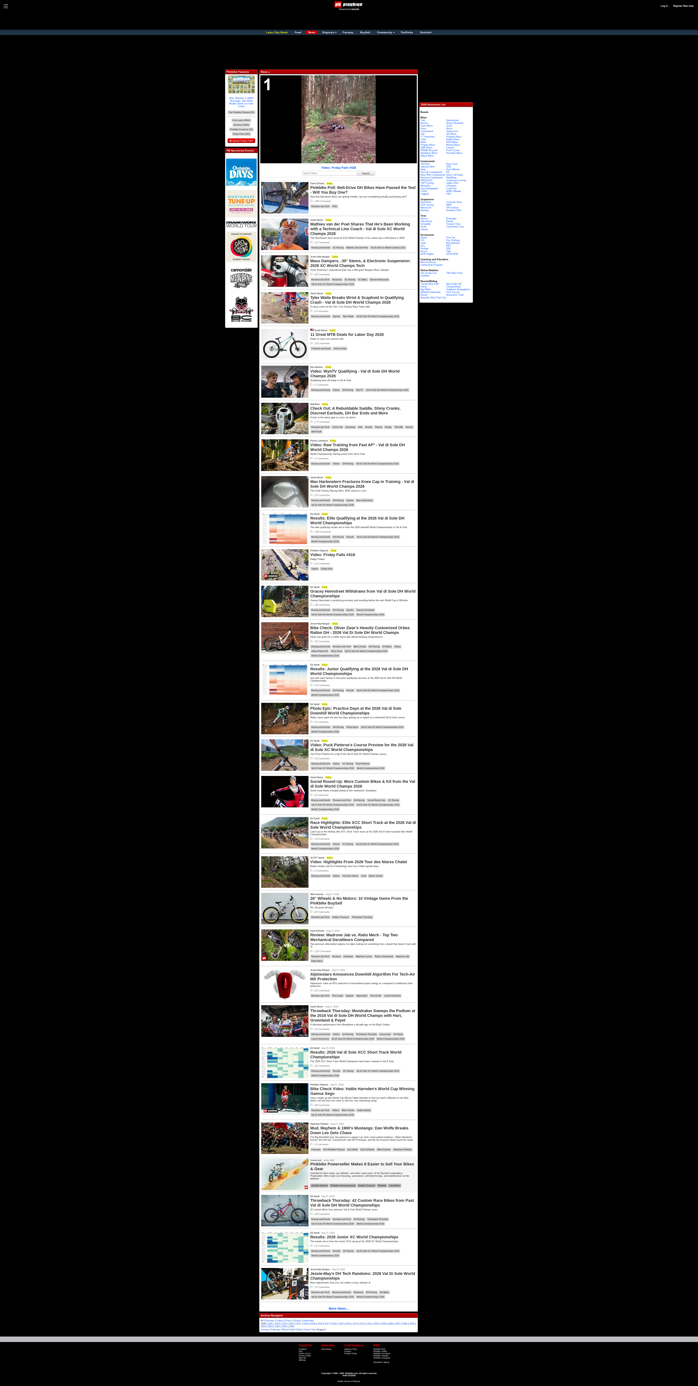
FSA (448, 194)
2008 (390, 1323)
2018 (319, 1323)
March (285, 1329)
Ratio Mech (317, 961)
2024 (277, 1323)
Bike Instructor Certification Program (431, 263)
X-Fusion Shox (454, 202)
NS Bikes (451, 134)
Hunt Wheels (453, 169)
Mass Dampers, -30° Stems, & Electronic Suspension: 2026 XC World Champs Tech (360, 263)
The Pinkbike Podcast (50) (241, 112)
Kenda (449, 221)
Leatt (423, 243)
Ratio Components (384, 956)
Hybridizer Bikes (429, 153)
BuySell (365, 32)
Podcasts (315, 1149)
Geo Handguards (429, 188)
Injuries (336, 316)
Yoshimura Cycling (456, 180)
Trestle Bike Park (429, 284)
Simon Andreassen (379, 279)
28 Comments (322, 605)
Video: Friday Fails (338, 167)
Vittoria (424, 229)
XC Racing (338, 247)
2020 (305, 1323)
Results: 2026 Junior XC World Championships (354, 1237)
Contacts (303, 1349)
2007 (397, 1323)
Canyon (450, 147)
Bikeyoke (425, 185)
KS (448, 172)
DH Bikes (387, 646)
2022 (291, 1323)
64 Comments (322, 1105)
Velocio (409, 427)
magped (424, 194)
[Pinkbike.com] (349, 4)
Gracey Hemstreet (365, 610)
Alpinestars (361, 995)
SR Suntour (452, 207)
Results (350, 537)
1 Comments (322, 458)
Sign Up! (302, 1358)
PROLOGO (426, 180)
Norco (449, 128)
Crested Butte (453, 286)
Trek (422, 120)
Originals (328, 32)
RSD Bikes (452, 142)
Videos (336, 390)
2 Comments (322, 870)
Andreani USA (453, 210)
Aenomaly (350, 427)
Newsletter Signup (381, 1362)
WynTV (359, 390)
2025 (270, 1323)
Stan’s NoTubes (454, 174)
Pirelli (423, 226)
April (293, 1329)
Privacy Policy (305, 1356)
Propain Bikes (427, 144)
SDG (448, 166)
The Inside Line (428, 273)
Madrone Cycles (364, 956)
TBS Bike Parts (454, 273)
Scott (363, 876)
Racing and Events (320, 247)
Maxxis (424, 218)
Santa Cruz (452, 131)
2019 (312, 1323)
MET (448, 245)
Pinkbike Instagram (381, 1358)
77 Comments (322, 422)
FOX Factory (427, 204)
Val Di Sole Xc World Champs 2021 (388, 247)
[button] (311, 201)
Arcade (368, 427)
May (299, 1329)
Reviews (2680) (241, 125)
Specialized (452, 120)
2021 (298, 1323)
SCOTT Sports (317, 857)
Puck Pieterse (363, 763)
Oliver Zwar (336, 651)
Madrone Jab (402, 956)
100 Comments (323, 201)
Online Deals (340, 348)
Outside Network (319, 1185)
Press (289, 1320)
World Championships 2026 (325, 541)
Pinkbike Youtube (380, 1356)
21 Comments (322, 495)
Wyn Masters (316, 367)
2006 (404, 1323)
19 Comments (322, 685)
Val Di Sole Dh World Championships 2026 (377, 316)
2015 (341, 1323)
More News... (339, 1308)
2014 (348, 1323)
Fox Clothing (453, 240)
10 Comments (322, 343)
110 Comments (323, 951)
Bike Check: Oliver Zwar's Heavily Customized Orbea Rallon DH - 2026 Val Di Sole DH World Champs (360, 630)
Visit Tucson (453, 292)
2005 (411, 1323)
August (321, 1329)
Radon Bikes (453, 139)
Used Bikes (394, 1185)
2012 (362, 1323)
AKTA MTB (452, 254)
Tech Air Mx (375, 995)
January (265, 1329)
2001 (284, 1326)
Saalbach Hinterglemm (458, 289)
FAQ (301, 1351)
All (262, 1320)
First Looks (337, 995)
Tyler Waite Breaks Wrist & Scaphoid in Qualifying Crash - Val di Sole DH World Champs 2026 (357, 300)
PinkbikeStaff (315, 1160)
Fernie (423, 286)
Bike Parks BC (454, 284)
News (311, 32)
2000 (291, 1326)
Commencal (426, 131)
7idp (448, 251)
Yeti (422, 134)
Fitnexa (378, 427)
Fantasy (348, 32)
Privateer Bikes (454, 153)
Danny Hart (385, 1034)
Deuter (423, 237)
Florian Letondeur (319, 441)
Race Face (452, 164)
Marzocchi (425, 207)
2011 (369, 1323)
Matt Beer (315, 404)
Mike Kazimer (317, 894)
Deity (423, 169)
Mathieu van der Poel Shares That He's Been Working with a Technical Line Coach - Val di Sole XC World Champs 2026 (360, 229)
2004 (263, 1326)
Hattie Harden (364, 1110)
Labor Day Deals (277, 32)
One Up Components (431, 172)
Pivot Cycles (453, 150)
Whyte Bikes (427, 155)
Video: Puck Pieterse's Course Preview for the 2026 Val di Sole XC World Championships (361, 747)
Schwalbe (425, 224)
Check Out (337, 427)
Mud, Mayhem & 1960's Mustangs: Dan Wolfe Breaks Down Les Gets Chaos (241, 102)
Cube (423, 139)
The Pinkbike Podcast (334, 1149)
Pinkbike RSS (379, 1349)
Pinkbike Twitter (380, 1351)
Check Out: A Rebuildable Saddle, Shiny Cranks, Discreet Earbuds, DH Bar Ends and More (355, 410)
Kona (423, 128)
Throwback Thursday (362, 917)
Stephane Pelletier (319, 1124)
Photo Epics (352, 727)
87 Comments (322, 912)
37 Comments (322, 1287)
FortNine (424, 275)
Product (347, 1351)
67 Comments (322, 990)
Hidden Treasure (340, 917)
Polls (334, 206)
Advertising (326, 1349)
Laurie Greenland (320, 1039)
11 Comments (322, 1029)
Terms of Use (305, 1353)
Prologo (424, 248)
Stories (297, 1320)
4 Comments (322, 311)
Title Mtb (398, 427)
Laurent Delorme (392, 995)
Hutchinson (426, 221)
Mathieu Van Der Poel (357, 247)
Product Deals (350, 1353)
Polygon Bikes (454, 136)
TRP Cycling (427, 183)
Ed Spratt (314, 514)
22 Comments (322, 563)
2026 (263, 1323)
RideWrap (451, 177)
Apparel (350, 995)
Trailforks (407, 32)
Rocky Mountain (454, 123)
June (306, 1329)
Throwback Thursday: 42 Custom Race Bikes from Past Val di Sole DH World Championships (362, 1202)
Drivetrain (348, 956)
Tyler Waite (348, 316)
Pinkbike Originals (319, 550)
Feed (298, 32)
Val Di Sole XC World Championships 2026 (332, 284)
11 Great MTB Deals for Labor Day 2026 (347, 334)
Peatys (388, 427)
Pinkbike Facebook (381, 1353)
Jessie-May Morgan (320, 256)
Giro (422, 245)
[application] (338, 119)
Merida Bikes (453, 144)
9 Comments (322, 722)
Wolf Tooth (316, 431)
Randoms (337, 279)
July (313, 1329)
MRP (449, 204)
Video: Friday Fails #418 (332, 554)
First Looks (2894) (241, 120)
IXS (422, 240)
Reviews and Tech (320, 206)
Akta (360, 427)
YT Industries (427, 136)
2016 (334, 1323)
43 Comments (322, 1214)
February (275, 1329)
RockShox (425, 202)
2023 (284, 1323)
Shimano (425, 164)
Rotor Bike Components (433, 174)
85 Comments (322, 274)
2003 (270, 1326)
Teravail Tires (453, 224)
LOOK (423, 191)
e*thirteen (451, 185)
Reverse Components (431, 177)
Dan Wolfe (352, 1149)
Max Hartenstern (364, 500)
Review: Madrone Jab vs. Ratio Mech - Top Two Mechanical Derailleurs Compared (354, 937)
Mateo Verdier (376, 876)
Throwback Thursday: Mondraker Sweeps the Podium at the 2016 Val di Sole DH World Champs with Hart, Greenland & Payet (362, 1015)
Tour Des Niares (350, 876)
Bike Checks (360, 646)
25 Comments (322, 1066)
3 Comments (322, 385)
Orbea (397, 646)
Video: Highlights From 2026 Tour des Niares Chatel (358, 862)
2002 (277, 1326)
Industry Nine (427, 166)
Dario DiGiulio (317, 183)
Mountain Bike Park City (433, 297)
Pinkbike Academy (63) (241, 129)
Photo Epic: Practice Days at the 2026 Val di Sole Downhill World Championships (355, 710)
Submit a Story (350, 1349)
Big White (425, 289)
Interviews (308, 1320)
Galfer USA (452, 183)
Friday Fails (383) (241, 134)
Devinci (424, 123)
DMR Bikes (426, 147)
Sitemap (302, 1360)
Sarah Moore (316, 220)
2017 (327, 1323)
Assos (423, 251)
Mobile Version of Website (349, 1381)
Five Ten (450, 237)
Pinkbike (382, 1185)
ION (448, 248)
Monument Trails (455, 294)
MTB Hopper (427, 254)
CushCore (451, 188)
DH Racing (347, 390)
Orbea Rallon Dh (319, 651)
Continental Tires (455, 226)
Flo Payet (398, 1034)
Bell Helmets (453, 243)
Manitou (424, 210)
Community (384, 32)
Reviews (336, 956)
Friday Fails (326, 569)
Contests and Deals (321, 348)
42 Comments (322, 641)
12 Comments (322, 242)
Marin (423, 142)
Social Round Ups (376, 800)
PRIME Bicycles (429, 150)
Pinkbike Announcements (343, 1185)
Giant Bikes (426, 125)
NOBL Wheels (453, 191)
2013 (355, 1323)
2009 (383, 1323)
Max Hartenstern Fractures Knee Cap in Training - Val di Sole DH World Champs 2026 (362, 484)
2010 (376, 1323)
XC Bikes (362, 279)
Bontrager (451, 218)
